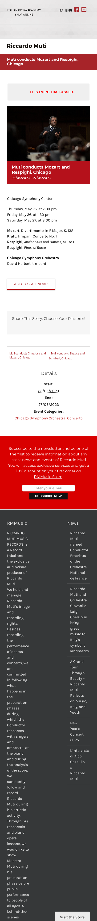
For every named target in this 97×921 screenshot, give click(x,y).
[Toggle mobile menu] (88, 45)
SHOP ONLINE (24, 14)
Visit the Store (72, 917)
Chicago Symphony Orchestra (40, 418)
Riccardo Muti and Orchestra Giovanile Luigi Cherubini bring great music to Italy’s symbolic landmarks (79, 620)
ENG (69, 10)
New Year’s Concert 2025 (77, 731)
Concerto (75, 418)
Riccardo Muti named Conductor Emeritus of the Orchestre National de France (79, 555)
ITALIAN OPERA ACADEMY (24, 10)
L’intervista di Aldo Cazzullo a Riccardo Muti (79, 764)
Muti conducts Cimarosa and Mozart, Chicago (27, 355)
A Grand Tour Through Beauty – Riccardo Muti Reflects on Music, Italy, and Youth (78, 687)
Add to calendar (31, 284)
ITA (61, 10)
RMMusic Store (48, 477)
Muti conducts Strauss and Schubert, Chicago (66, 355)
